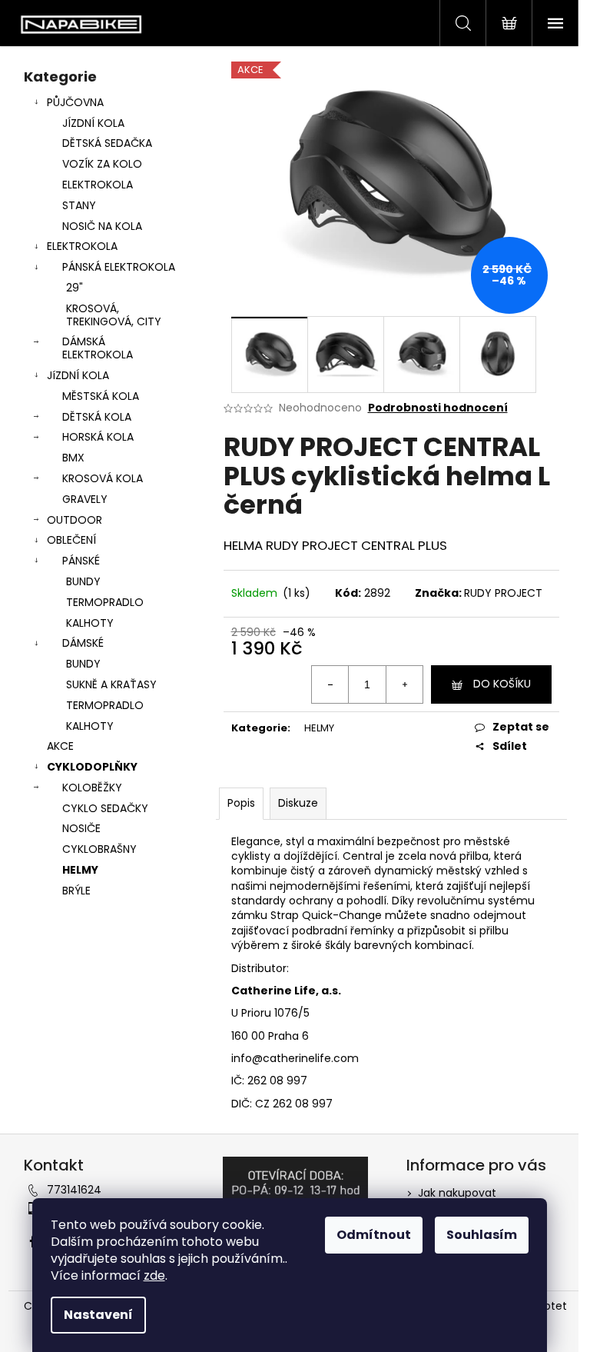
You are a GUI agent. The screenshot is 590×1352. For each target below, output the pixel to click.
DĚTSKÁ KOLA (96, 417)
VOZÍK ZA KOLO (102, 163)
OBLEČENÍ (71, 540)
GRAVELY (85, 499)
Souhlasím (481, 1235)
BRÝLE (76, 890)
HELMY (80, 869)
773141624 (74, 1189)
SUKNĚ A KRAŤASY (111, 684)
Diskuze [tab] (298, 803)
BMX (73, 457)
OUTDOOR (74, 520)
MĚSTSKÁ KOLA (100, 396)
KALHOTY (90, 623)
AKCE (60, 746)
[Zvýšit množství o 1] (404, 684)
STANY (79, 205)
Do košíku (502, 683)
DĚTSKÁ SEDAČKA (107, 143)
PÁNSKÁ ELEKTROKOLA (118, 267)
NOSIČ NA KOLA (102, 226)
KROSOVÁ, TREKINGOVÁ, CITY (113, 315)
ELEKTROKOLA (97, 184)
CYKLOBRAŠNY (99, 849)
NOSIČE (81, 828)
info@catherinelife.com (295, 1058)
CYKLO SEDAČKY (105, 808)
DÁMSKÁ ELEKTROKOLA (97, 348)
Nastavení (98, 1315)
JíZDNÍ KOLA (78, 375)
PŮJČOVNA (75, 102)
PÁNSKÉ (81, 560)
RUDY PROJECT (503, 593)
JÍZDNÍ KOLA (93, 123)
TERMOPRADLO (105, 602)
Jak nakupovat (457, 1192)
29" (74, 287)
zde (154, 1275)
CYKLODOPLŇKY (92, 766)
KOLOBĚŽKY (92, 787)
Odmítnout (373, 1235)
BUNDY (83, 581)
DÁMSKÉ (83, 643)
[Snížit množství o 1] (330, 684)
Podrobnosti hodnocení (438, 408)
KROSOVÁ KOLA (102, 478)
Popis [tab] (241, 803)
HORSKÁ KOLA (98, 437)
